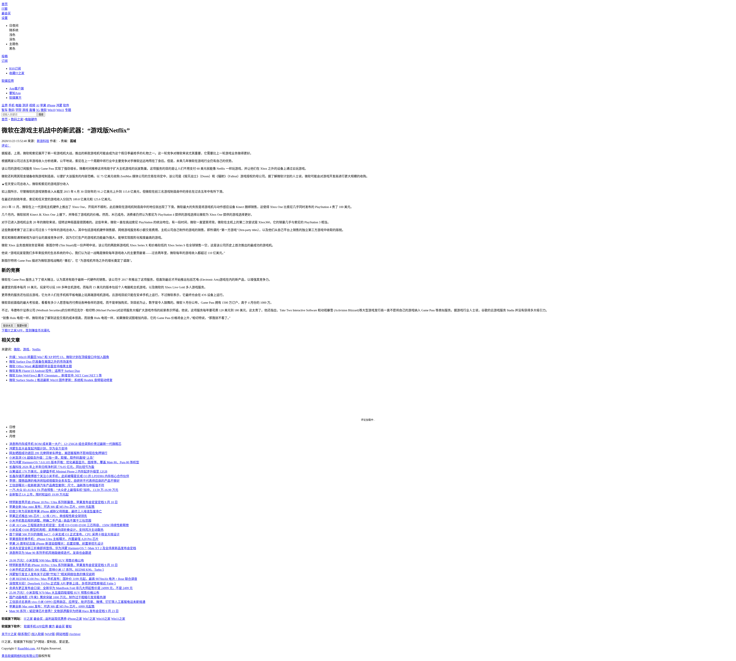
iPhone (51, 105)
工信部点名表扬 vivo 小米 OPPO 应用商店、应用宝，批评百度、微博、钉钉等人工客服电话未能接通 (77, 601)
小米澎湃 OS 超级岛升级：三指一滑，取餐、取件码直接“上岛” (51, 457)
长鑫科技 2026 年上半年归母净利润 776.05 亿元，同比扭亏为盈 (51, 467)
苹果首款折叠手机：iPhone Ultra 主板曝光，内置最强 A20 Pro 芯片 (54, 539)
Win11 (60, 110)
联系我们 (24, 634)
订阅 (5, 60)
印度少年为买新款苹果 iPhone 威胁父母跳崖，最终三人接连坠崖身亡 (55, 511)
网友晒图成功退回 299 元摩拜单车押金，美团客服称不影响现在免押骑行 (58, 453)
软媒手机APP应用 (36, 626)
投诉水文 (8, 325)
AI (37, 105)
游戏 (25, 110)
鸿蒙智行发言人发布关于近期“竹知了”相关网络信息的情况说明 (52, 574)
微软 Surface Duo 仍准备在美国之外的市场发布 (40, 361)
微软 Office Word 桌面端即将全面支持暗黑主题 (40, 366)
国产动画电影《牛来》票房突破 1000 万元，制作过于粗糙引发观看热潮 (57, 597)
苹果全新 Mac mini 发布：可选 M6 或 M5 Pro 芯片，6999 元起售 (52, 506)
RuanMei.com (26, 648)
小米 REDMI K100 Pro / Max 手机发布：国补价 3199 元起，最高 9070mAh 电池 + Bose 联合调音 (73, 578)
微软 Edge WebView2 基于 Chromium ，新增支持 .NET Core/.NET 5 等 (55, 375)
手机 (11, 105)
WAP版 (50, 634)
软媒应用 (8, 80)
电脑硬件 (31, 119)
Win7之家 (89, 618)
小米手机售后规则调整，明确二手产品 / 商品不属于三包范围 (50, 520)
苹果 (43, 105)
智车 (5, 110)
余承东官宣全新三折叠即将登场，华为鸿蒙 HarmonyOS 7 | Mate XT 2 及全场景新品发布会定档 (72, 548)
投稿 (5, 56)
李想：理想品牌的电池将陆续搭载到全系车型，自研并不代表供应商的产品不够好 (64, 480)
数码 (11, 110)
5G (38, 110)
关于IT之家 (9, 634)
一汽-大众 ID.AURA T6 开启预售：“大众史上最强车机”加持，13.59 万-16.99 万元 (63, 490)
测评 (25, 105)
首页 (5, 4)
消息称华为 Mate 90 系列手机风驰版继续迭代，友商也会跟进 (50, 552)
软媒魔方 (15, 97)
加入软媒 (38, 634)
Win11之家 (118, 618)
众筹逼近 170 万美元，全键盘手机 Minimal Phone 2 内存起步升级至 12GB (58, 471)
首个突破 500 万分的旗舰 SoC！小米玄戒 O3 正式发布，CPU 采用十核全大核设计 (64, 534)
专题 (68, 110)
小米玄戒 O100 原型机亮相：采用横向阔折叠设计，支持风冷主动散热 (56, 529)
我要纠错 (22, 325)
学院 (18, 110)
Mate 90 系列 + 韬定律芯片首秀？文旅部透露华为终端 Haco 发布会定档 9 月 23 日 (64, 611)
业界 (5, 105)
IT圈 (4, 8)
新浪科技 (43, 141)
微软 (44, 110)
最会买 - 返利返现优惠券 (50, 618)
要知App (15, 93)
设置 (5, 18)
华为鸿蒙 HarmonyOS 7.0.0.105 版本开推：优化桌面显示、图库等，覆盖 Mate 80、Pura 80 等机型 (74, 462)
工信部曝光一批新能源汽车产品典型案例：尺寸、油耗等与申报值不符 (56, 485)
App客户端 (16, 88)
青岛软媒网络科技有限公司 (20, 656)
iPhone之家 (74, 618)
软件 (66, 105)
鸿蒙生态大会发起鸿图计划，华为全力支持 (38, 448)
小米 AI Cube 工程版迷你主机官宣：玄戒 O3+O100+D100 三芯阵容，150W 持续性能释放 (69, 525)
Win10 (52, 110)
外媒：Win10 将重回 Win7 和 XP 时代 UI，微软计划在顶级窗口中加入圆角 (59, 357)
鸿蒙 (59, 105)
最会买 (6, 13)
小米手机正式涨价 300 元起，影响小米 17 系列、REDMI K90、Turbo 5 (56, 569)
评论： (6, 145)
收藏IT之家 (16, 73)
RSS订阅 (15, 68)
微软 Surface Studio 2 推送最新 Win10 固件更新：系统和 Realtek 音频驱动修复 (61, 380)
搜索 (41, 114)
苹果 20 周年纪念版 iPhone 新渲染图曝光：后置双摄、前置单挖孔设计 (56, 543)
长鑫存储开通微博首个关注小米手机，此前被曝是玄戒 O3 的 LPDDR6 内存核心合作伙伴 (69, 476)
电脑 (18, 105)
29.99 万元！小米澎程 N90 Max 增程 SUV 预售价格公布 (46, 560)
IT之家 (28, 618)
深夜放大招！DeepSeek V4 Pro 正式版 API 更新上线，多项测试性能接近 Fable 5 (62, 583)
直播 (32, 110)
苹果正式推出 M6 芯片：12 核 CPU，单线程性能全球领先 (48, 516)
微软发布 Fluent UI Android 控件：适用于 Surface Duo (44, 370)
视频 (32, 105)
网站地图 (62, 634)
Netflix (36, 349)
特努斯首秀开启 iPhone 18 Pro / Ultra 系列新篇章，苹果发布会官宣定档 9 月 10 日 (63, 502)
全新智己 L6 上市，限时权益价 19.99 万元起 (39, 494)
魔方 (52, 626)
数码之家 (17, 119)
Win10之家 (103, 618)
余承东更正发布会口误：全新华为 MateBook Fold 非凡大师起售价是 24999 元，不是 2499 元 (71, 588)
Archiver (75, 634)
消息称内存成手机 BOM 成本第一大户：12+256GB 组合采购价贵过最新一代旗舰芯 (65, 444)
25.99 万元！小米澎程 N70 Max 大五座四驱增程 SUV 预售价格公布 (54, 592)
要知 (69, 626)
